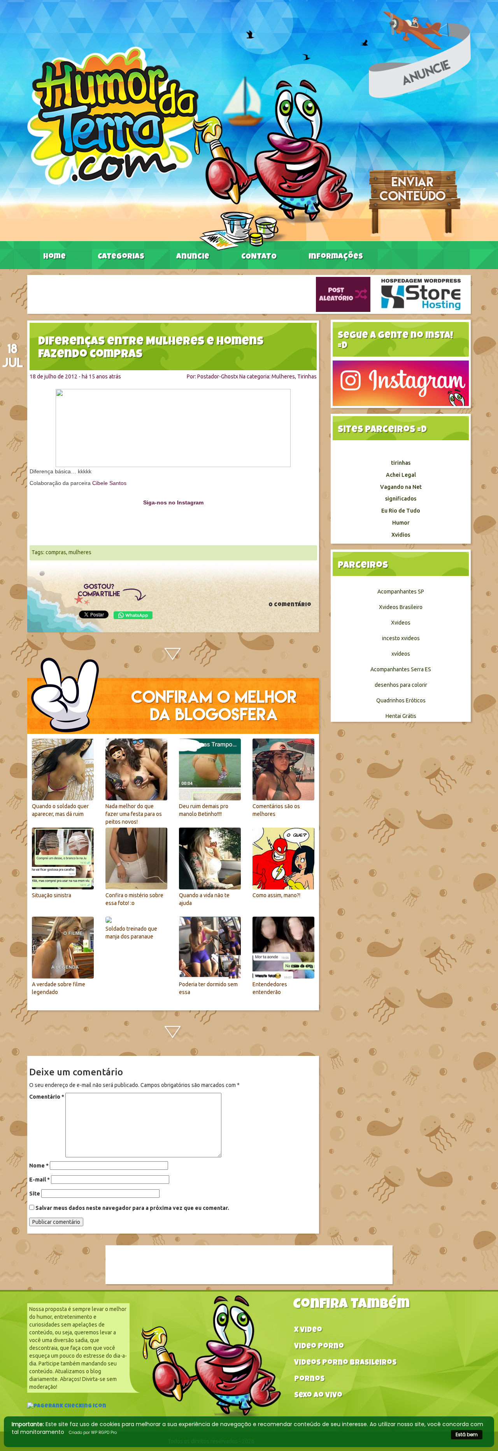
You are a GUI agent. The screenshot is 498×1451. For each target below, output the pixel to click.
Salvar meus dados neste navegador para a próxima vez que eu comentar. (132, 1208)
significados (400, 498)
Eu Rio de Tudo (400, 511)
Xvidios (400, 535)
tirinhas (400, 463)
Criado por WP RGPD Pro (93, 1432)
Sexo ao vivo (318, 1396)
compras (56, 552)
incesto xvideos (401, 638)
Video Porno (319, 1347)
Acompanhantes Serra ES (400, 669)
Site (34, 1193)
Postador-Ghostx (217, 376)
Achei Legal (401, 475)
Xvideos (400, 623)
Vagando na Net (401, 487)
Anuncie (192, 257)
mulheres (79, 552)
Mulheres (283, 376)
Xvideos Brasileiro (401, 607)
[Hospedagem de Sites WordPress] (421, 294)
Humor (401, 523)
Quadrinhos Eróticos (401, 700)
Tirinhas (307, 376)
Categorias (121, 257)
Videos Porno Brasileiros (345, 1363)
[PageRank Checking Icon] (66, 1407)
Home (54, 257)
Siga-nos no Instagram (173, 502)
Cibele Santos (109, 483)
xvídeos (400, 654)
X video (308, 1330)
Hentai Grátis (401, 716)
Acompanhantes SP (400, 591)
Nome (39, 1165)
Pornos (309, 1379)
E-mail (39, 1179)
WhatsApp (133, 615)
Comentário (46, 1097)
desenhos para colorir (401, 685)
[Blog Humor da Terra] (190, 148)
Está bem (467, 1434)
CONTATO (259, 257)
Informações (336, 257)
